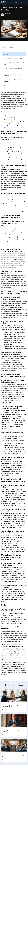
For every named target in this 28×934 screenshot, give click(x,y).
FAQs (5, 85)
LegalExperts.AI (6, 128)
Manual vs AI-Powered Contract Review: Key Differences (14, 80)
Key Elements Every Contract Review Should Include (14, 63)
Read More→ (5, 709)
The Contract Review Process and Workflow (14, 58)
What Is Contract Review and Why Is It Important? (12, 53)
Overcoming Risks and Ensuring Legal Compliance (12, 74)
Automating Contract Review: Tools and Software (13, 69)
